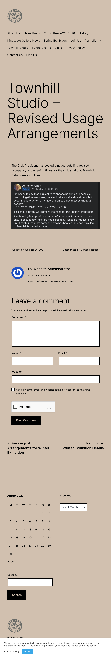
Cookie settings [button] (12, 651)
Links (58, 47)
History (83, 33)
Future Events (41, 47)
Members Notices (90, 249)
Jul (12, 561)
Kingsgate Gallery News (23, 40)
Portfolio (90, 40)
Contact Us (15, 55)
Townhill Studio (17, 47)
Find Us (31, 55)
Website (16, 371)
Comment (18, 317)
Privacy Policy (75, 47)
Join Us (76, 40)
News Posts (32, 33)
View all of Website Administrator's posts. (51, 281)
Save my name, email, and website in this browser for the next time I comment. (53, 391)
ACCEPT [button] (27, 651)
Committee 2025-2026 (59, 33)
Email (62, 353)
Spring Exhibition (55, 40)
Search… (12, 574)
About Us (13, 33)
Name (16, 353)
